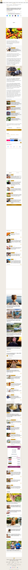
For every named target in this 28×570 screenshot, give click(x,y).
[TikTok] (16, 140)
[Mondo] (10, 562)
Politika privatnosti (19, 564)
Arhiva (15, 564)
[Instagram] (8, 140)
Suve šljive (8, 134)
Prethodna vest (10, 127)
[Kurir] (7, 562)
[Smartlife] (9, 563)
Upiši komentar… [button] (11, 355)
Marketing (11, 564)
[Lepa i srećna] (21, 562)
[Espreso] (13, 562)
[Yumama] (15, 563)
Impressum (8, 564)
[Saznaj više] (20, 492)
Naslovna (8, 4)
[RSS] (16, 147)
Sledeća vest (18, 127)
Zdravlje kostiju (13, 134)
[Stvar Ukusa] (19, 563)
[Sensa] (12, 563)
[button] (20, 11)
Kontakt (13, 564)
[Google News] (19, 140)
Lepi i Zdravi (10, 4)
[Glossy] (18, 562)
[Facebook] (12, 140)
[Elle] (15, 562)
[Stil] (1, 1)
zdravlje (17, 134)
